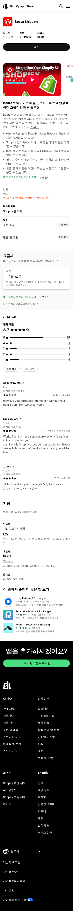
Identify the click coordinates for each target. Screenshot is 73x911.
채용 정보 (43, 790)
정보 (40, 783)
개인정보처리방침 (14, 528)
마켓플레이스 (46, 715)
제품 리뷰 (43, 722)
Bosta (40, 36)
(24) (28, 36)
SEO (40, 743)
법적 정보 (43, 825)
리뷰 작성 (11, 368)
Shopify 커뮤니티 (14, 797)
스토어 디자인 (11, 736)
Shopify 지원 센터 (14, 783)
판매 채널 (9, 708)
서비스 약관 (10, 871)
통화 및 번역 (45, 758)
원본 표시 (44, 177)
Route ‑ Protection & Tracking (33, 624)
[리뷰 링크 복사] (23, 383)
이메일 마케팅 (46, 736)
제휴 (40, 818)
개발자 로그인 (11, 862)
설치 (36, 47)
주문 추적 (9, 224)
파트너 (42, 811)
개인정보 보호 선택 (14, 899)
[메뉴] (68, 6)
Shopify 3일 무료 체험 (36, 663)
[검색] (61, 6)
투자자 (42, 797)
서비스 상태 (45, 832)
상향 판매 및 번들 (48, 729)
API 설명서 (9, 790)
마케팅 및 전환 (12, 743)
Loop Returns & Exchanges (31, 598)
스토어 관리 (10, 751)
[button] (36, 602)
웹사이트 (8, 560)
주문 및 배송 (10, 729)
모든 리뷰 (29, 368)
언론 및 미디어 (47, 804)
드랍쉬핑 (43, 708)
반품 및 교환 (10, 237)
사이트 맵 (9, 890)
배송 (40, 751)
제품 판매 (9, 722)
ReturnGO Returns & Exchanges (34, 611)
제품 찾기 (9, 715)
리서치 (7, 804)
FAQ (5, 533)
